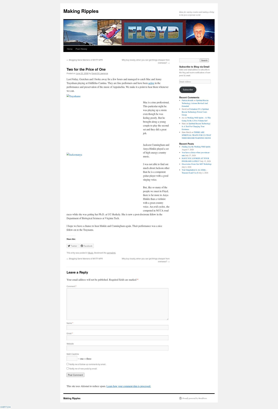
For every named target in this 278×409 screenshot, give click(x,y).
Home (69, 48)
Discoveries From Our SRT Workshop (196, 164)
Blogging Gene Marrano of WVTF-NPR (85, 59)
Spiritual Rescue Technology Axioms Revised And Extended (195, 103)
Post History (81, 48)
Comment (71, 286)
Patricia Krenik (187, 100)
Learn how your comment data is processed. (129, 386)
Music (90, 252)
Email (70, 333)
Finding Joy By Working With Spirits (196, 146)
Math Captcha (73, 354)
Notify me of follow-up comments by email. (87, 364)
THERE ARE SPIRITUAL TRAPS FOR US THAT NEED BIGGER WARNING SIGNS (196, 135)
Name (70, 323)
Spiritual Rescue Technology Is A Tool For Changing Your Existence (196, 126)
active (151, 83)
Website (70, 343)
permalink (111, 252)
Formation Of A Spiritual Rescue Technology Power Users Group (195, 112)
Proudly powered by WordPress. (194, 398)
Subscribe (188, 89)
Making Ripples (81, 10)
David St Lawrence (100, 73)
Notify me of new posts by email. (83, 368)
